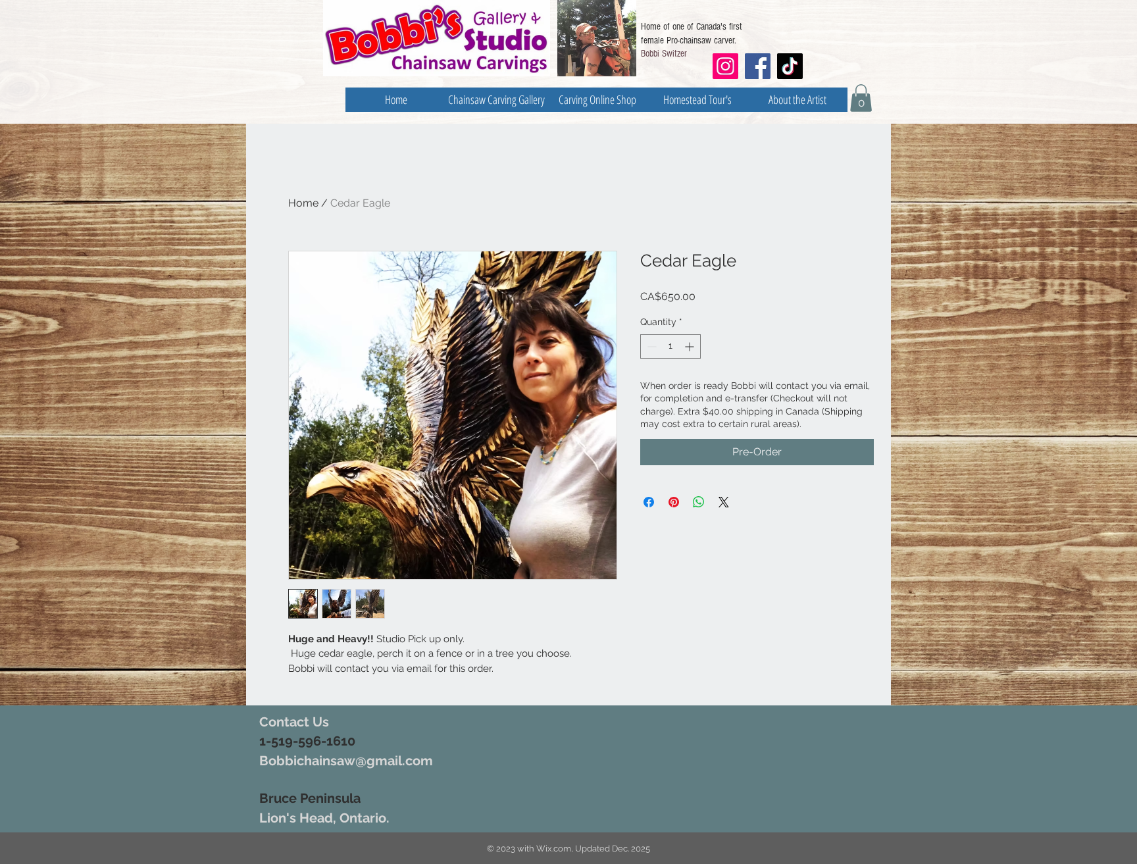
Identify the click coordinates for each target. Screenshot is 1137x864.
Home (303, 203)
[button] (860, 98)
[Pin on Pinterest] (674, 502)
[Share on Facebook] (649, 502)
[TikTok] (790, 65)
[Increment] (690, 346)
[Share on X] (724, 502)
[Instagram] (725, 65)
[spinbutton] (670, 346)
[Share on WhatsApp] (699, 502)
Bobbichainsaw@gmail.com (346, 761)
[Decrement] (650, 346)
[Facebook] (758, 65)
